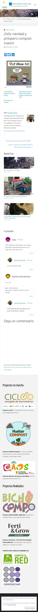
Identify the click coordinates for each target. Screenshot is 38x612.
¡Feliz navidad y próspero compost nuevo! (9, 93)
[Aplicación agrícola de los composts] (19, 163)
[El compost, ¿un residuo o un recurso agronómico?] (18, 186)
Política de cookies (11, 604)
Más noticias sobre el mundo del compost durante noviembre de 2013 (25, 94)
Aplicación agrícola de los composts (12, 170)
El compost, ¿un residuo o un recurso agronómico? (15, 196)
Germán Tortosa (19, 260)
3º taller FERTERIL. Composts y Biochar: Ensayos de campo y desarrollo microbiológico (17, 217)
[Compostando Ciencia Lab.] (4, 5)
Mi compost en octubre (8, 101)
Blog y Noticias (11, 19)
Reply (31, 253)
